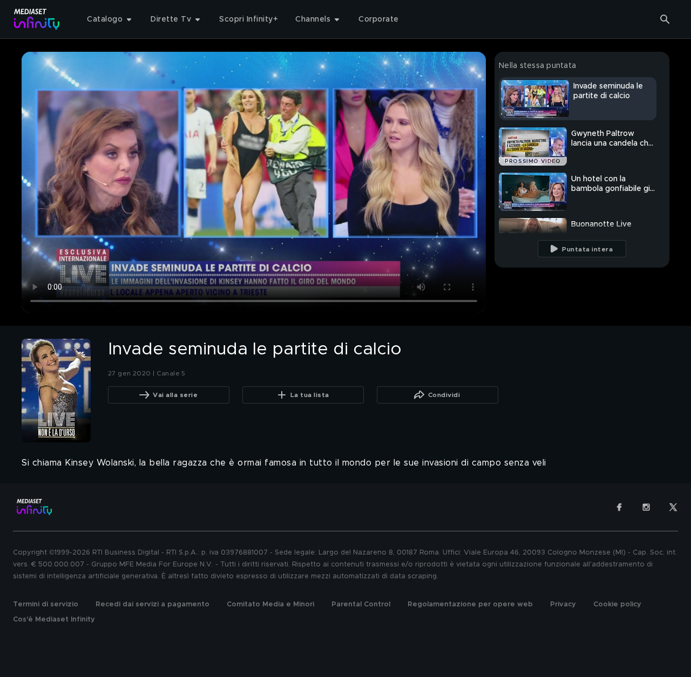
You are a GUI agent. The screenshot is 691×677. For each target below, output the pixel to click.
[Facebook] (619, 507)
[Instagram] (646, 507)
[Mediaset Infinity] (37, 19)
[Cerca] (665, 19)
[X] (673, 507)
